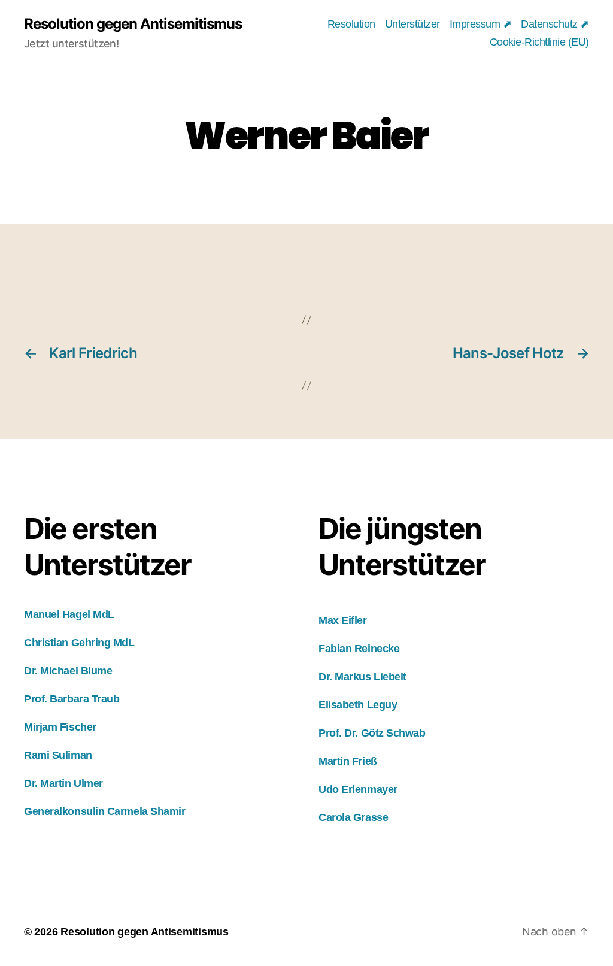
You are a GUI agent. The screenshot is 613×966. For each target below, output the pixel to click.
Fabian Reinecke (358, 649)
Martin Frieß (347, 761)
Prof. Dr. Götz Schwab (372, 733)
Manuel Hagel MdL (69, 614)
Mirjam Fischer (60, 727)
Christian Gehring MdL (79, 643)
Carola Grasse (353, 817)
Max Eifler (342, 620)
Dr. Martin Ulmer (63, 783)
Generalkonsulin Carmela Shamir (105, 811)
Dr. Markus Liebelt (362, 677)
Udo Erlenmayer (357, 789)
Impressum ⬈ (481, 24)
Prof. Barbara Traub (71, 699)
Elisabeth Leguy (357, 705)
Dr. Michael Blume (68, 671)
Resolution (351, 24)
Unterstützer (412, 24)
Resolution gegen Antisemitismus (133, 24)
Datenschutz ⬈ (555, 24)
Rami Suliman (58, 755)
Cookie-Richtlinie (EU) (539, 42)
